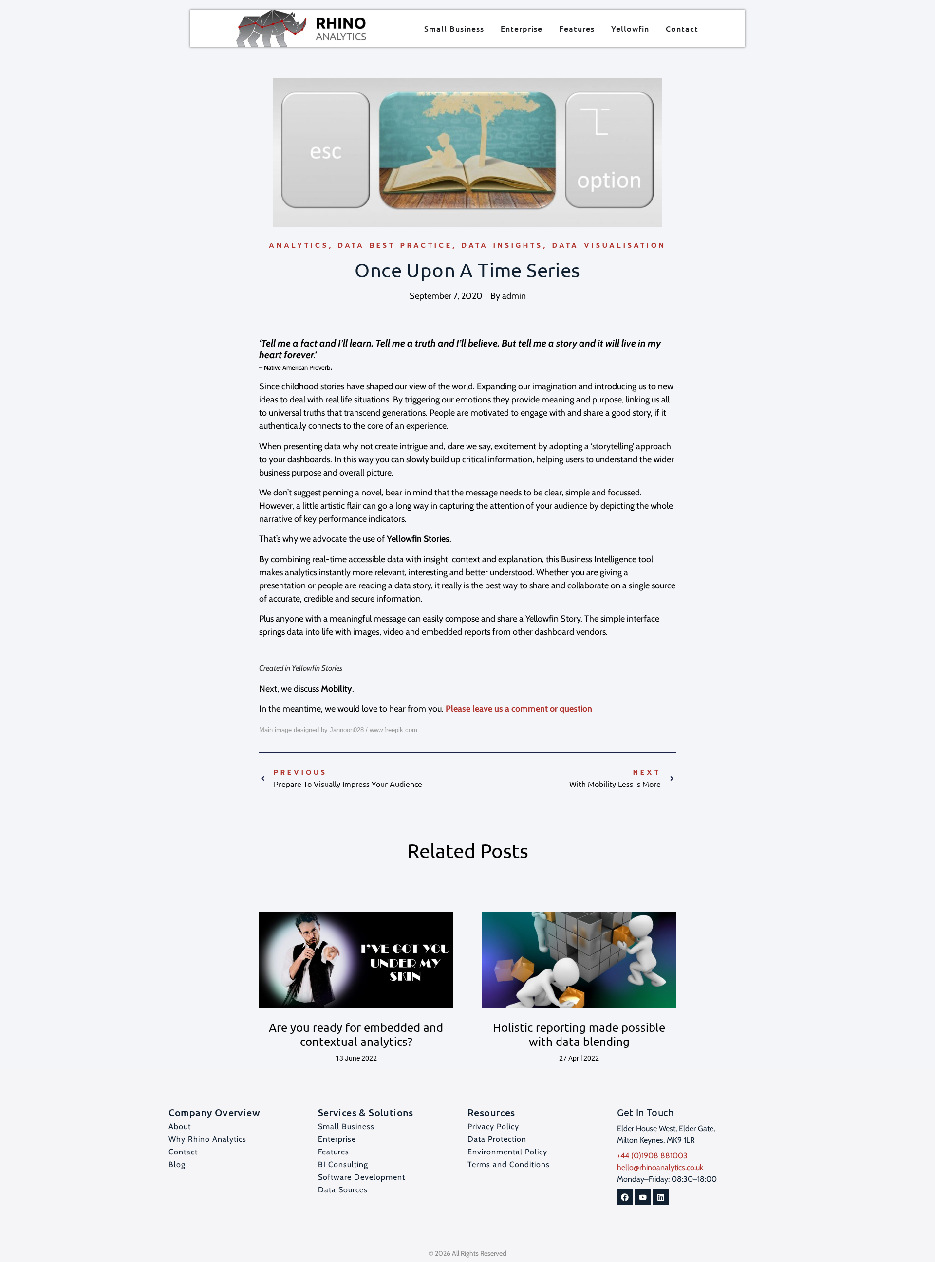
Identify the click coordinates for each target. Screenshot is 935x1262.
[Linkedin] (661, 1197)
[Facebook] (625, 1197)
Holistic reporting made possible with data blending (579, 1034)
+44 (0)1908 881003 (652, 1155)
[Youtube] (643, 1197)
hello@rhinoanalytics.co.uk (660, 1167)
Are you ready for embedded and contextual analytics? (356, 1034)
